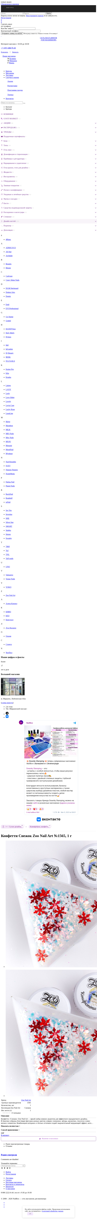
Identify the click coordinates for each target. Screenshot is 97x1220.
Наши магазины (9, 56)
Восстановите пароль (34, 16)
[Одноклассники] (5, 1168)
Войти (8, 1172)
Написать (15, 52)
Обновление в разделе (10, 4)
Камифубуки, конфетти (40, 826)
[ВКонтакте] (2, 1168)
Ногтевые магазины (14, 1182)
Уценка (10, 95)
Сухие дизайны (16, 826)
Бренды (9, 71)
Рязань (11, 63)
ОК (30, 1214)
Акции (10, 81)
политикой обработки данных (52, 1211)
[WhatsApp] (10, 1168)
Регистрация (6, 18)
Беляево (13, 59)
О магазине (10, 1189)
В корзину (5, 1135)
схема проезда (7, 703)
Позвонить (4, 52)
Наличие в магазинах (50, 1138)
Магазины (10, 73)
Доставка (9, 75)
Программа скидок (15, 90)
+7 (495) (8, 48)
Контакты (10, 99)
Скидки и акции (12, 77)
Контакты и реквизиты (15, 1184)
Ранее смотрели (9, 1155)
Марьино (13, 61)
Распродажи (12, 86)
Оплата (9, 1180)
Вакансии (10, 1186)
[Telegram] (7, 1168)
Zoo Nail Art (26, 1100)
